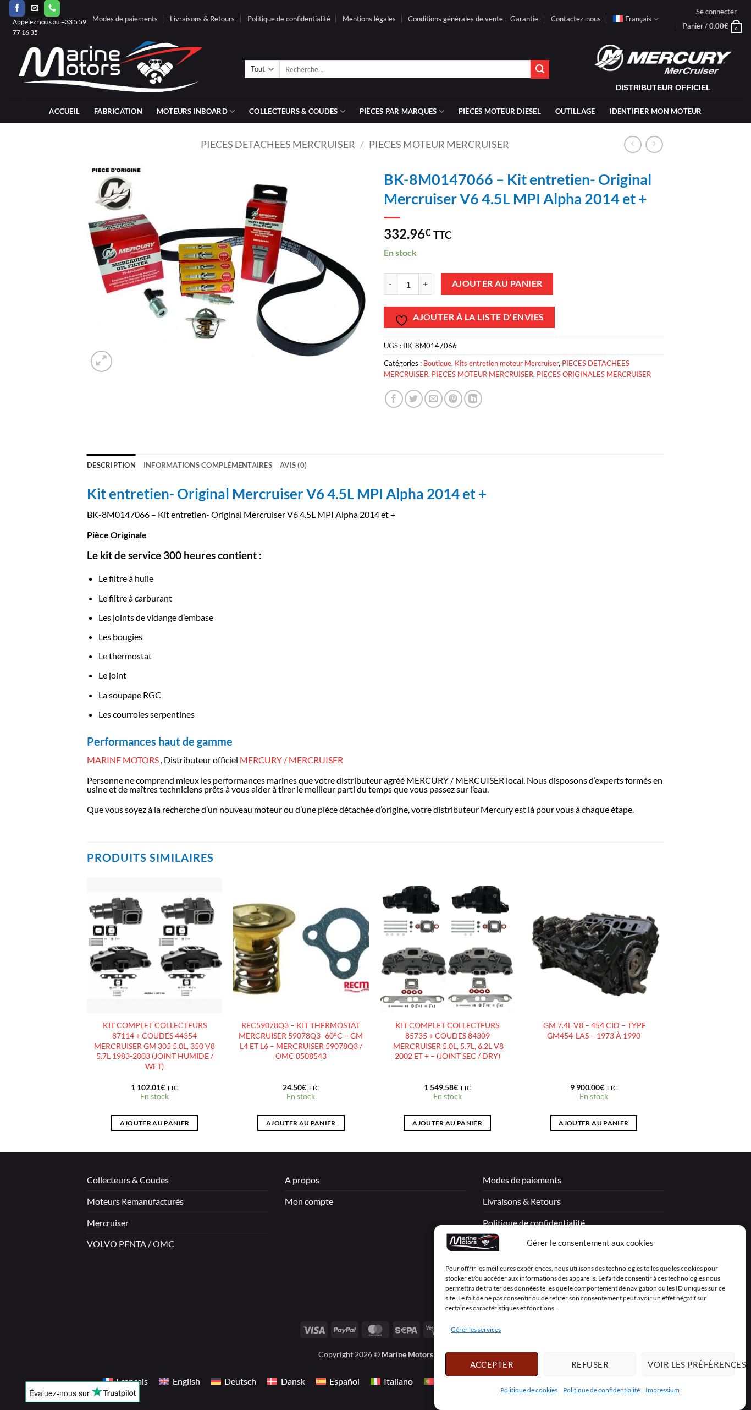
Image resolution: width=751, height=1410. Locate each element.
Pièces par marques (398, 111)
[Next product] (632, 144)
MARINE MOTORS (123, 760)
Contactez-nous (576, 18)
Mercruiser (108, 1222)
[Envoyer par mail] (433, 399)
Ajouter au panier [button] (155, 1123)
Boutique (437, 363)
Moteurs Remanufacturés (135, 1201)
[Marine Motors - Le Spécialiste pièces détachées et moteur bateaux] (118, 69)
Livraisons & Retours (202, 18)
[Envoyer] (540, 69)
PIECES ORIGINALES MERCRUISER (594, 374)
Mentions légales (369, 18)
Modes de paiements (125, 18)
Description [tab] (111, 465)
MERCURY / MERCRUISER (291, 760)
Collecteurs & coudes (293, 111)
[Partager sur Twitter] (414, 399)
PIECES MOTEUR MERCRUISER (439, 144)
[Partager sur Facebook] (394, 399)
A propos (302, 1179)
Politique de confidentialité (601, 1390)
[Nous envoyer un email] (34, 8)
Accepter (492, 1364)
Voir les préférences (691, 1364)
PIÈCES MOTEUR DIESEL (500, 111)
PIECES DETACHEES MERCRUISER (278, 144)
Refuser (590, 1364)
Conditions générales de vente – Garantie (473, 18)
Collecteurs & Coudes (128, 1179)
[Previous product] (653, 144)
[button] (716, 11)
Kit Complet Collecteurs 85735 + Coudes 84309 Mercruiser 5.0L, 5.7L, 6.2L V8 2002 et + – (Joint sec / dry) (447, 1040)
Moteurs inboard (192, 111)
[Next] (661, 1014)
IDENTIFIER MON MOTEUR (655, 111)
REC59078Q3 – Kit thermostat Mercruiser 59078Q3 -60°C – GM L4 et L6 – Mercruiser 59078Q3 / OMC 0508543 (301, 1040)
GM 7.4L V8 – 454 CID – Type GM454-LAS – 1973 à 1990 (594, 1030)
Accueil (64, 111)
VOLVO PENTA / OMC (130, 1243)
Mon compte (309, 1201)
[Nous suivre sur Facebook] (17, 8)
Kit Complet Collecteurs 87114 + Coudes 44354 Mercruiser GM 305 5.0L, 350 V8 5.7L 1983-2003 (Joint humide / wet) (154, 1045)
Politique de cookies (528, 1390)
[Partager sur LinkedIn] (473, 399)
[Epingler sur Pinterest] (453, 399)
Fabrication (118, 111)
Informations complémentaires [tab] (207, 465)
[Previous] (87, 1014)
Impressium (662, 1390)
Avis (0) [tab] (293, 465)
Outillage (575, 111)
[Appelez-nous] (52, 8)
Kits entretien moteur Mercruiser (507, 363)
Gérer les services (476, 1330)
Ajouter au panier (497, 283)
